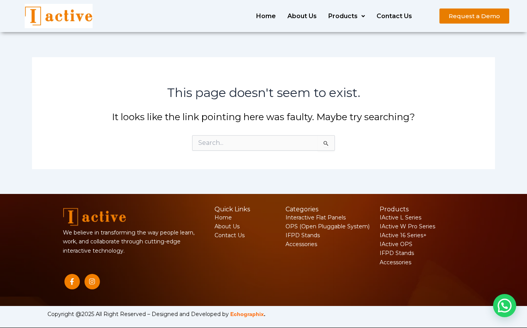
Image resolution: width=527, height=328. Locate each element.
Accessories (301, 244)
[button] (347, 16)
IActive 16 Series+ (403, 235)
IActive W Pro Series (407, 226)
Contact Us (394, 16)
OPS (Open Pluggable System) (327, 226)
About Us (302, 16)
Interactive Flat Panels (315, 217)
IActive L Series (400, 217)
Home (266, 16)
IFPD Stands (302, 235)
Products (343, 16)
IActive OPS (396, 244)
